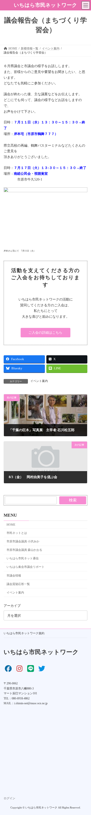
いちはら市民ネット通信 (23, 558)
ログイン (9, 798)
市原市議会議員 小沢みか (23, 541)
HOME (11, 524)
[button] (45, 333)
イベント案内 (39, 381)
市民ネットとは (17, 532)
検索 (73, 500)
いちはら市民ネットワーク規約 (24, 633)
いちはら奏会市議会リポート (25, 567)
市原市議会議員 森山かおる (24, 550)
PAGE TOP (84, 785)
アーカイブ (12, 606)
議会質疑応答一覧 (18, 584)
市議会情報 (14, 575)
